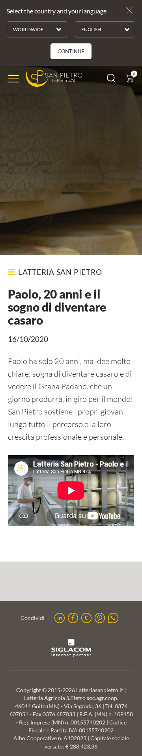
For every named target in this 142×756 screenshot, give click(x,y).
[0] (129, 80)
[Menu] (13, 78)
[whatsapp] (113, 618)
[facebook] (73, 618)
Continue (71, 51)
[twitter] (86, 618)
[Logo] (54, 79)
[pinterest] (100, 618)
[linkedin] (59, 618)
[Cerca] (111, 80)
